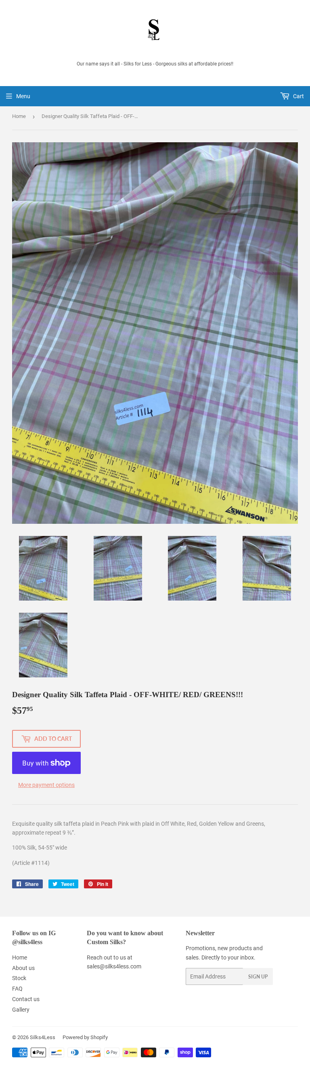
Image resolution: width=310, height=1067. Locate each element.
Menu (23, 96)
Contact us (26, 999)
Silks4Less (42, 1037)
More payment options (46, 785)
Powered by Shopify (85, 1037)
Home (19, 116)
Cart (298, 96)
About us (23, 968)
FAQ (17, 988)
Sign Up (258, 977)
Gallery (20, 1009)
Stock (19, 978)
